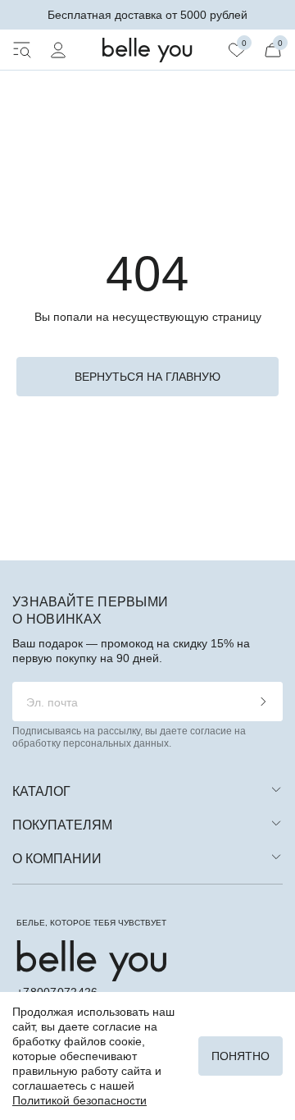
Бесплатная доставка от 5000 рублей (147, 14)
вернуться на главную (147, 376)
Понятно (240, 1056)
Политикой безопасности (79, 1100)
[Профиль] (58, 50)
